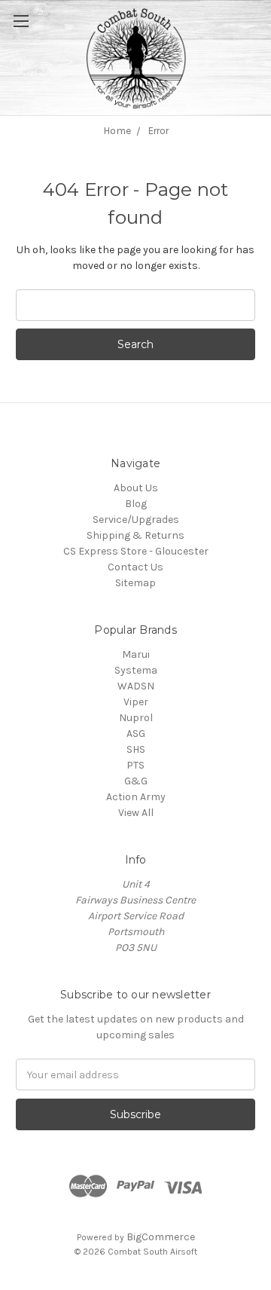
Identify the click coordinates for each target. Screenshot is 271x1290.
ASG (135, 733)
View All (136, 812)
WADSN (135, 686)
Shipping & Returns (135, 535)
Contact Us (135, 567)
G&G (136, 781)
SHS (135, 749)
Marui (136, 654)
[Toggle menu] (37, 37)
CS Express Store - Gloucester (136, 551)
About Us (136, 487)
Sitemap (135, 582)
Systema (135, 670)
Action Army (136, 796)
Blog (136, 503)
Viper (135, 701)
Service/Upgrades (136, 519)
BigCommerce (160, 1236)
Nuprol (136, 717)
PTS (135, 765)
